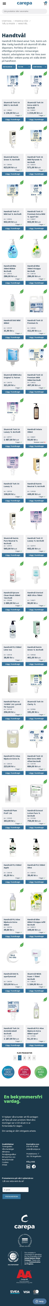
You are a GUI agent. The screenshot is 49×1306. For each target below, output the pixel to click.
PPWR (4, 1165)
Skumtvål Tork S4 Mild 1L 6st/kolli (11, 103)
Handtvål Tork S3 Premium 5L (35, 321)
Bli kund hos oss (8, 1157)
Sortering (37, 67)
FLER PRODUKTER (24, 1053)
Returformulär (8, 1159)
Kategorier (7, 67)
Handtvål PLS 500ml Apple (12, 866)
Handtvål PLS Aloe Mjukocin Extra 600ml (12, 922)
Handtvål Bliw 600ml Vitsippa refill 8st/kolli (36, 922)
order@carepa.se (33, 1149)
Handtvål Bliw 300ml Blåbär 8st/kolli (10, 268)
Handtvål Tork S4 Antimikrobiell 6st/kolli (11, 1031)
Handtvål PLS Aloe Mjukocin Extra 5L (12, 757)
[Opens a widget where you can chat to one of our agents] (39, 1301)
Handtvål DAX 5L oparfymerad (11, 975)
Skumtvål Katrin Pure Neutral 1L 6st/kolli (11, 541)
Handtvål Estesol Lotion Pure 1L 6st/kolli (35, 813)
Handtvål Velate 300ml (34, 430)
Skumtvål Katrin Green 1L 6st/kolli (12, 158)
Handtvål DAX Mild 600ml (12, 321)
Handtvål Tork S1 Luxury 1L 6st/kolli (35, 539)
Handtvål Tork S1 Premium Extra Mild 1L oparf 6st (36, 214)
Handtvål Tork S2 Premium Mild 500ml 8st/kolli (35, 377)
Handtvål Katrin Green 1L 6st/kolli (35, 648)
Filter (20, 67)
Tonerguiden (7, 1146)
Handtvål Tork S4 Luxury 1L (11, 485)
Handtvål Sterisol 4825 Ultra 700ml (35, 593)
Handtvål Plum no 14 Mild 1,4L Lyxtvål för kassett (12, 704)
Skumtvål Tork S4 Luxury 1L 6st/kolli (12, 430)
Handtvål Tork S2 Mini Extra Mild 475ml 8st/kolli (35, 759)
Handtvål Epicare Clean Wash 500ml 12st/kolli (12, 595)
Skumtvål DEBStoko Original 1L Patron (12, 376)
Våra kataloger (8, 1149)
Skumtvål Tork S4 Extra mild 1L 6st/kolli (35, 105)
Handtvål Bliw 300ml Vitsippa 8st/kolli (34, 268)
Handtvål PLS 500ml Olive (36, 866)
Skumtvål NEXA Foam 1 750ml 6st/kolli (34, 976)
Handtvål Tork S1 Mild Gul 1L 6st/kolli (12, 212)
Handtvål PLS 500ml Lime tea (12, 648)
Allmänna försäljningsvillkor (9, 1153)
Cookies (5, 1162)
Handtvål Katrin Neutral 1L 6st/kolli (36, 485)
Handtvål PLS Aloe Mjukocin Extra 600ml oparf (35, 1031)
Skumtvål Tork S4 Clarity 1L (35, 702)
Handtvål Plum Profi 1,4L (10, 811)
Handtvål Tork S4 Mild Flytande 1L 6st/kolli (35, 159)
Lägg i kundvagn (12, 119)
